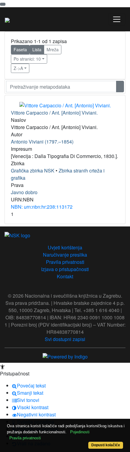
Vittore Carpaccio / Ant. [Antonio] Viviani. (54, 112)
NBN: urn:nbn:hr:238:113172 (42, 206)
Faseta (20, 49)
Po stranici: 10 (27, 59)
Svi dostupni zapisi (65, 339)
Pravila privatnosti (65, 261)
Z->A (18, 68)
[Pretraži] (120, 86)
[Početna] (7, 19)
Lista (36, 49)
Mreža (53, 49)
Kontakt (65, 276)
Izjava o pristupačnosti (65, 269)
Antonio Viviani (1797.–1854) (42, 141)
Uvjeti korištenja (65, 247)
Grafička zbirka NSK (32, 170)
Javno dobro (24, 192)
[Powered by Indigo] (65, 356)
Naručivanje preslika (65, 254)
